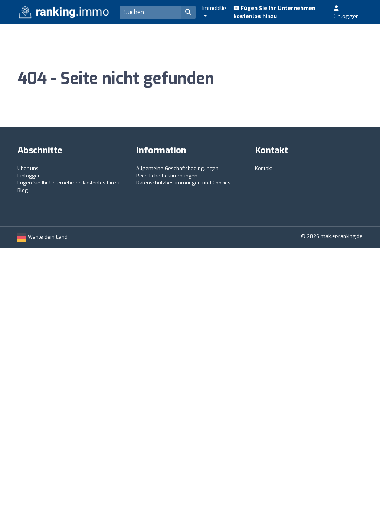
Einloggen (346, 16)
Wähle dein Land (47, 237)
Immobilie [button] (214, 8)
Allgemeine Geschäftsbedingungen (177, 168)
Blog (22, 190)
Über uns (28, 168)
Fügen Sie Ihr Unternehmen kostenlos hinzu (274, 12)
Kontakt (263, 168)
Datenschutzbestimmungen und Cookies (183, 183)
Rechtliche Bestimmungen (166, 176)
